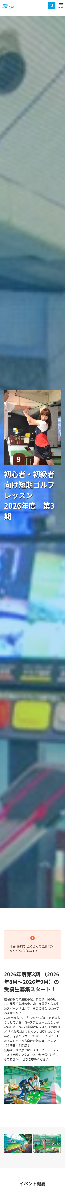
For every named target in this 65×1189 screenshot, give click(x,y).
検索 (51, 5)
